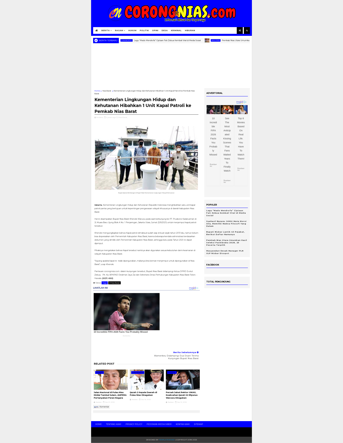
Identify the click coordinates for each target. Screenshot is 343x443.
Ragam (119, 30)
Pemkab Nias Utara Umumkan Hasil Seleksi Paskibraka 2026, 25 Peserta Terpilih (246, 40)
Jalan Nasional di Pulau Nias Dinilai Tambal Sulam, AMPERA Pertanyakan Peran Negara (110, 395)
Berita (105, 30)
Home (97, 91)
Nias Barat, (123, 117)
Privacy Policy (134, 424)
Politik (144, 30)
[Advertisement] (171, 66)
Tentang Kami (113, 424)
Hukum (132, 30)
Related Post (104, 363)
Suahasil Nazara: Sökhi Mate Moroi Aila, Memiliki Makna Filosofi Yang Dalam (226, 223)
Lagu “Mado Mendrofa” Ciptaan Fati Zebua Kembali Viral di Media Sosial (154, 40)
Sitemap (198, 424)
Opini (155, 30)
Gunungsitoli (137, 372)
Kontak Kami (183, 424)
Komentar (104, 407)
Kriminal (176, 30)
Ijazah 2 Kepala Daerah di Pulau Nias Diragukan (143, 393)
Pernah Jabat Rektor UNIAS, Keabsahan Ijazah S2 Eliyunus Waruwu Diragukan (182, 395)
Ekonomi (99, 372)
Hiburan (190, 30)
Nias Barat (106, 91)
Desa (165, 30)
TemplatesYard (167, 440)
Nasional (172, 372)
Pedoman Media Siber (159, 424)
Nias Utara (202, 40)
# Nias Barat (114, 283)
